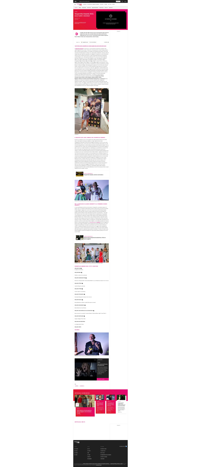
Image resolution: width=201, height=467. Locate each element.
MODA (113, 4)
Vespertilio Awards (79, 48)
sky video (76, 452)
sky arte (75, 454)
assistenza (118, 463)
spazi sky (89, 456)
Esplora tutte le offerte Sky (84, 1)
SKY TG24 (110, 4)
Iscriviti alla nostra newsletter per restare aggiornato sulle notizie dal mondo (90, 45)
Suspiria (98, 222)
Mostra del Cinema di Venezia (93, 4)
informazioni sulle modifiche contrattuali (103, 463)
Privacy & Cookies (94, 463)
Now (88, 452)
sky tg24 (75, 450)
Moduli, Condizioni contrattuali (87, 463)
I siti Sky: (75, 446)
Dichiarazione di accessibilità (105, 454)
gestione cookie (103, 448)
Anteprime (84, 7)
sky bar (88, 454)
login (125, 1)
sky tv (88, 448)
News (80, 7)
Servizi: (88, 446)
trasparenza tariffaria (113, 463)
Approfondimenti (95, 7)
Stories (105, 4)
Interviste (89, 7)
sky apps (89, 450)
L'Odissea (85, 4)
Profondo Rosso (93, 222)
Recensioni (101, 7)
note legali (102, 452)
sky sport (76, 448)
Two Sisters (77, 329)
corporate (102, 458)
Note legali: (102, 446)
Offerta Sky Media (103, 456)
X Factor (101, 4)
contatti (121, 463)
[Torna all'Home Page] (79, 4)
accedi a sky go (122, 446)
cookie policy (103, 450)
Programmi (89, 458)
